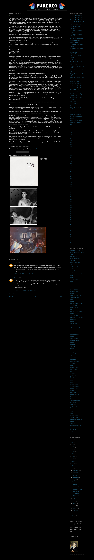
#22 (71, 199)
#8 (70, 228)
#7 (70, 230)
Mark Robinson (74, 289)
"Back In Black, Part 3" (76, 15)
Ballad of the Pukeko (75, 328)
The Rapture (73, 319)
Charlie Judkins (74, 307)
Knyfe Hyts (73, 281)
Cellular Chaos (73, 323)
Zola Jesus (72, 432)
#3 (70, 238)
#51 (71, 138)
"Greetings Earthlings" (75, 122)
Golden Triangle (74, 338)
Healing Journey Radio (76, 311)
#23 (71, 197)
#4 (70, 236)
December (76, 470)
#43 (71, 155)
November (76, 472)
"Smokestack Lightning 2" (76, 38)
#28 (71, 186)
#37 (71, 168)
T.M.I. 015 (72, 346)
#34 (71, 174)
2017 (73, 449)
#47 (71, 147)
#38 (71, 165)
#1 (70, 243)
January (75, 513)
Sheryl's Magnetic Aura (76, 419)
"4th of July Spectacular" (76, 120)
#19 (71, 205)
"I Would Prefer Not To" (76, 24)
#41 (71, 159)
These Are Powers (74, 429)
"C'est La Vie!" (73, 60)
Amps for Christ (74, 388)
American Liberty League (76, 273)
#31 (71, 180)
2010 (73, 466)
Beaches (72, 336)
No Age (71, 309)
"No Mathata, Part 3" (75, 83)
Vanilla (71, 299)
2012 (73, 461)
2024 (73, 439)
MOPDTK (72, 390)
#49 (71, 142)
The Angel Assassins (75, 425)
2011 (73, 463)
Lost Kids (72, 363)
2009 (73, 468)
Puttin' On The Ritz (75, 262)
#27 (71, 188)
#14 (71, 215)
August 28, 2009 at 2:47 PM (23, 273)
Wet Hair (72, 332)
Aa (70, 330)
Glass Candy (73, 423)
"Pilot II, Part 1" (74, 103)
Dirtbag (71, 382)
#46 (71, 149)
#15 (71, 213)
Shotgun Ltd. (73, 359)
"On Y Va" (72, 28)
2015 (73, 454)
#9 (70, 226)
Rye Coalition (73, 427)
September (76, 477)
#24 (71, 195)
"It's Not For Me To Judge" (77, 22)
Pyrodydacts (73, 376)
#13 (71, 218)
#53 (71, 134)
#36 (71, 170)
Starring (72, 348)
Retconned (72, 373)
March (75, 508)
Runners (72, 321)
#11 (70, 222)
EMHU (71, 380)
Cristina (72, 301)
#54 (71, 132)
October (75, 475)
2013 (73, 458)
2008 (73, 516)
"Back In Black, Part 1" (76, 20)
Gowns (71, 411)
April (74, 506)
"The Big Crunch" (74, 42)
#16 (71, 211)
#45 (71, 151)
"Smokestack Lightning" (76, 116)
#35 (71, 172)
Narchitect (72, 325)
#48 (71, 144)
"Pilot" (71, 124)
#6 (70, 232)
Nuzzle (71, 413)
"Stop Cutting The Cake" (76, 40)
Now (36, 296)
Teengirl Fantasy (74, 279)
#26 (71, 190)
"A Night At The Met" (75, 108)
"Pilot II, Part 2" (74, 101)
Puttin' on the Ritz (74, 361)
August (75, 480)
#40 (71, 161)
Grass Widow (73, 409)
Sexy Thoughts (74, 353)
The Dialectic (73, 402)
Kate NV (72, 268)
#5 (70, 234)
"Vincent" (72, 110)
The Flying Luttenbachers (76, 317)
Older (60, 296)
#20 (71, 203)
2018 (73, 447)
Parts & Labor (73, 369)
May (74, 503)
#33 (71, 176)
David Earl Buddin (74, 266)
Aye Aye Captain (74, 386)
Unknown (15, 277)
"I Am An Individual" (75, 26)
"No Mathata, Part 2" (75, 85)
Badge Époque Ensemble (76, 250)
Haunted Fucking (74, 340)
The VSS (72, 342)
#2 (70, 241)
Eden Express (73, 357)
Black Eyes (73, 396)
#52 (71, 136)
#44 (71, 153)
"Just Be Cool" (73, 64)
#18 (71, 207)
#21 (71, 201)
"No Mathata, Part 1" (75, 88)
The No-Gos (73, 392)
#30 (71, 182)
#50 (71, 140)
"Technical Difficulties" (76, 114)
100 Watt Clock (74, 417)
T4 (37, 149)
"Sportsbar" (73, 112)
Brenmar (72, 351)
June (74, 501)
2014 (73, 456)
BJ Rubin (72, 264)
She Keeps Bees (74, 367)
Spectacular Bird (74, 407)
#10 (71, 224)
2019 (73, 444)
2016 (73, 451)
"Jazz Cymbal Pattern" (76, 62)
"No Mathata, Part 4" (75, 81)
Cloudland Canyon (74, 334)
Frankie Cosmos (74, 271)
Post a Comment (13, 294)
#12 (71, 220)
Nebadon (72, 293)
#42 (71, 157)
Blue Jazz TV (73, 256)
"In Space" (72, 118)
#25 (71, 193)
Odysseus (72, 355)
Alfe (71, 371)
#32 (71, 178)
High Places (73, 404)
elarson (15, 262)
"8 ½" (71, 105)
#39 (71, 163)
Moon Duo (72, 378)
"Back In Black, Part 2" (76, 18)
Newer (11, 296)
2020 (73, 442)
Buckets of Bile (74, 344)
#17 (71, 209)
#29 (71, 184)
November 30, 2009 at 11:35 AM (24, 290)
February (75, 510)
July (74, 498)
